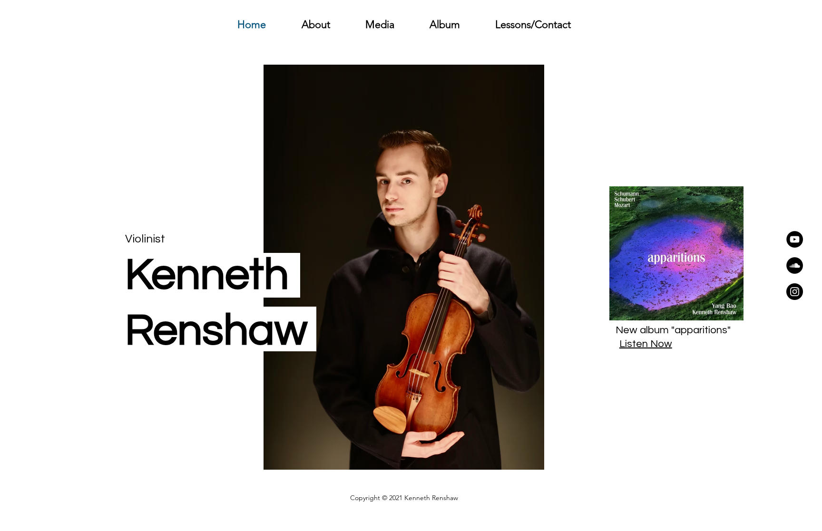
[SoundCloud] (794, 265)
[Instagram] (794, 291)
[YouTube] (794, 239)
